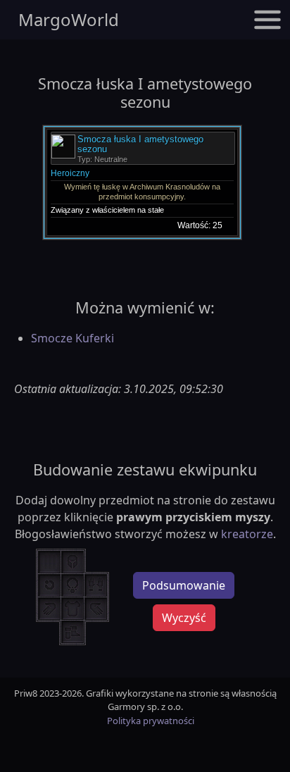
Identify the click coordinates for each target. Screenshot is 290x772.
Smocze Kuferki (72, 338)
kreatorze (247, 534)
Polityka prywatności (150, 720)
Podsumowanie (183, 585)
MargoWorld (68, 19)
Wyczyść (184, 617)
